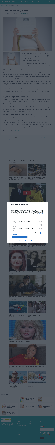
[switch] (40, 221)
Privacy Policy (33, 240)
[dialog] (27, 222)
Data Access (27, 240)
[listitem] (27, 219)
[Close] (46, 204)
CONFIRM (20, 236)
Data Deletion (21, 240)
